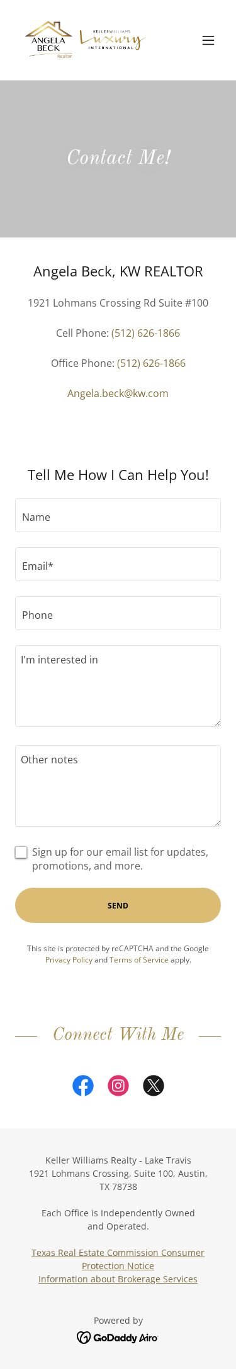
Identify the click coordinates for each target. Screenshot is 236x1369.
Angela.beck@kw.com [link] (118, 393)
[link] (85, 40)
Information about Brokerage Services (118, 1279)
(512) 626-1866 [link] (145, 333)
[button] (208, 40)
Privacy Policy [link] (69, 959)
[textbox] (118, 515)
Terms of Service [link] (139, 959)
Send (118, 905)
